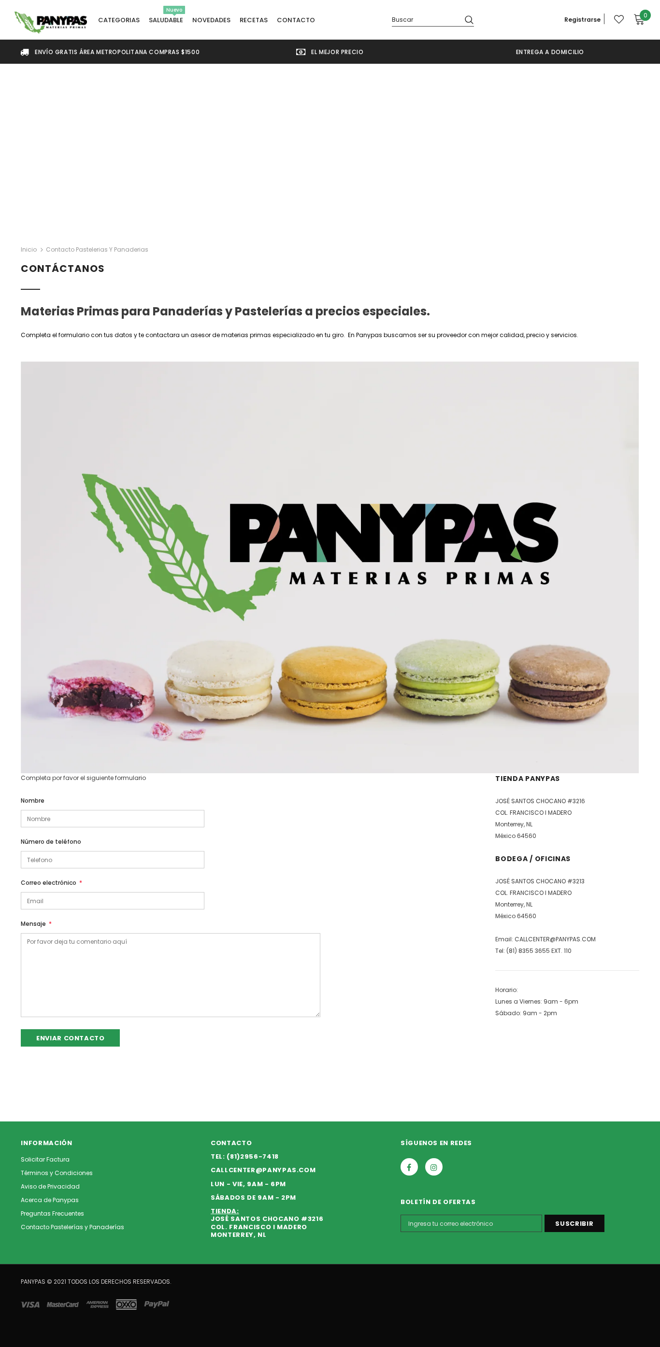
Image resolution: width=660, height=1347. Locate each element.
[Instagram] (434, 1167)
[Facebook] (409, 1167)
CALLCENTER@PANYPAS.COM (555, 939)
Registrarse (582, 19)
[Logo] (50, 23)
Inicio (29, 249)
